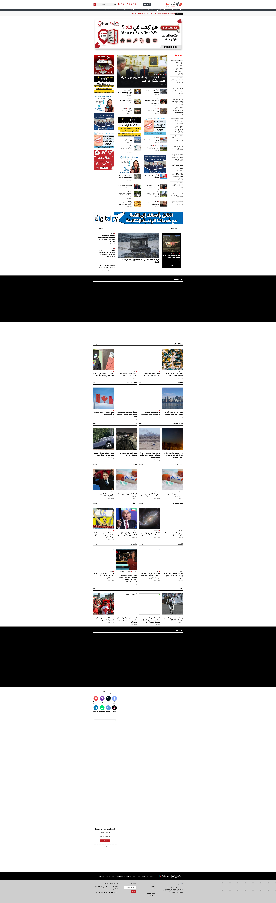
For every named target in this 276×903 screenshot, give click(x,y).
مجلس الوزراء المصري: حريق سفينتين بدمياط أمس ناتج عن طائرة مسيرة (149, 455)
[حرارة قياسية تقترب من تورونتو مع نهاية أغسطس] (149, 398)
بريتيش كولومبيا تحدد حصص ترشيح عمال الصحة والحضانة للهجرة (126, 149)
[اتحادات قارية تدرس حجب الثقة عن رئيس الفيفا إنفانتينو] (126, 518)
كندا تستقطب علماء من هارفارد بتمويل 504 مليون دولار (177, 62)
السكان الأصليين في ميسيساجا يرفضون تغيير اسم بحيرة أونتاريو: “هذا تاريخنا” (125, 92)
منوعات (180, 589)
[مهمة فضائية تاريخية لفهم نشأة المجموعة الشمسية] (149, 518)
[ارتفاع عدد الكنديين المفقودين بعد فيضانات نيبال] (163, 91)
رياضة (135, 503)
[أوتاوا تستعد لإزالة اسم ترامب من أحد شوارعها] (149, 359)
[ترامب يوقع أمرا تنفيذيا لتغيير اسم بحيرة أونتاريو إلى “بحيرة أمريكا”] (137, 186)
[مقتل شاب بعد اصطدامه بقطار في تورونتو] (126, 439)
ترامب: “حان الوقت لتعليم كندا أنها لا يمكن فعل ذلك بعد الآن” (177, 120)
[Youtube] (96, 700)
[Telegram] (121, 4)
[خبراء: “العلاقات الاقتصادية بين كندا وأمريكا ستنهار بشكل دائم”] (172, 559)
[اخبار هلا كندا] (174, 4)
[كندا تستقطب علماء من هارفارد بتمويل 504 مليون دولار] (163, 148)
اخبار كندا (177, 68)
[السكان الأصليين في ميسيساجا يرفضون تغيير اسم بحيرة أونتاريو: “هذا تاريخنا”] (137, 91)
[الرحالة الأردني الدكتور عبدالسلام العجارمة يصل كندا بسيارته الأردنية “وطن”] (149, 604)
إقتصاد (181, 571)
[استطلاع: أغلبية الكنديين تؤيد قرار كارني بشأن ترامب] (137, 101)
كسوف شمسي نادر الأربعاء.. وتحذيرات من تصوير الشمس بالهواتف (126, 620)
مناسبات (134, 544)
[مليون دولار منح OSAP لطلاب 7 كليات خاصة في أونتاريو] (163, 194)
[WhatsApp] (102, 709)
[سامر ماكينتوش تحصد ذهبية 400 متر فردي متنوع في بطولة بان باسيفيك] (103, 518)
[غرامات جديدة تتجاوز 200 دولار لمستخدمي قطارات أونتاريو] (103, 359)
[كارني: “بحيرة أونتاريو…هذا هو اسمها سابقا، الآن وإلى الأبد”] (163, 186)
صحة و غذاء (156, 137)
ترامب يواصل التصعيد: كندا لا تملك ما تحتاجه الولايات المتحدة (177, 111)
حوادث (135, 424)
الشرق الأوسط (178, 424)
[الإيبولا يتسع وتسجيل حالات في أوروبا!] (126, 479)
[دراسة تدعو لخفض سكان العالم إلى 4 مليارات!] (103, 604)
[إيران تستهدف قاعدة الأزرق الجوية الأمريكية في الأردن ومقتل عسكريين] (172, 439)
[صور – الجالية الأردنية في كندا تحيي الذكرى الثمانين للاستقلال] (103, 559)
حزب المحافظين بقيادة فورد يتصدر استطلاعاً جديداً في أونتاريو (177, 129)
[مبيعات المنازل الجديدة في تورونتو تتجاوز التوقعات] (172, 359)
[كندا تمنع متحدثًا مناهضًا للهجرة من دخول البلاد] (163, 176)
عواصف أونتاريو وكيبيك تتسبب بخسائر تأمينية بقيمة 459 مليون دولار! (125, 195)
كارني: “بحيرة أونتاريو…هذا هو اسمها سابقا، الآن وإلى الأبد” (177, 71)
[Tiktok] (114, 709)
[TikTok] (127, 4)
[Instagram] (129, 4)
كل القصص (100, 228)
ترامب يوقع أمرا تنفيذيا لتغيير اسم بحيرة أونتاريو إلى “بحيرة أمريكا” (177, 81)
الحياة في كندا (178, 344)
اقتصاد (180, 544)
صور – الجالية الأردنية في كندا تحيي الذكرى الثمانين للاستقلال (104, 576)
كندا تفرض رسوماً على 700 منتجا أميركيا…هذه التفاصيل (177, 167)
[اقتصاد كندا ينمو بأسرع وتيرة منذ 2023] (163, 111)
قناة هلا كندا (122, 571)
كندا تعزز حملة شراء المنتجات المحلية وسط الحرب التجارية (177, 101)
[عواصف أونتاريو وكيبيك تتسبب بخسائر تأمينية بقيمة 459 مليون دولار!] (137, 194)
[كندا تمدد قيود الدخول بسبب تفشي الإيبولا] (163, 140)
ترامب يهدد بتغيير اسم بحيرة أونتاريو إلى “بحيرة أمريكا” (177, 186)
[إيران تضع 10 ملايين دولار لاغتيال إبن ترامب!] (103, 479)
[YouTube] (131, 4)
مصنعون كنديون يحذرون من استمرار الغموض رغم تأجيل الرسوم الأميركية (150, 576)
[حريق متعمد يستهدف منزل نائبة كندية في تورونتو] (163, 204)
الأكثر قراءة (179, 55)
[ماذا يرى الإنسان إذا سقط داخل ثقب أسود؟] (172, 518)
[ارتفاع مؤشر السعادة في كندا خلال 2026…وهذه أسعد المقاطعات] (137, 204)
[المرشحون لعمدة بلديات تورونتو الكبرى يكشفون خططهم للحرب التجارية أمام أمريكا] (163, 101)
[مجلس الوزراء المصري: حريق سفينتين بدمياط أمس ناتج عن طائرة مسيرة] (149, 439)
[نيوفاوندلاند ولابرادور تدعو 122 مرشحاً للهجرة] (103, 398)
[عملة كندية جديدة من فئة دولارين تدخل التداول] (126, 359)
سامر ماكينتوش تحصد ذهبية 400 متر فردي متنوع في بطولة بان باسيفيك (104, 535)
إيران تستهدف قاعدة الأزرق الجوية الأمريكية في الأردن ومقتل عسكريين (173, 455)
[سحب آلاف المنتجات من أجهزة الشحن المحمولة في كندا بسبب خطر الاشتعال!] (137, 176)
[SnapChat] (123, 4)
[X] (134, 4)
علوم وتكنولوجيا (177, 503)
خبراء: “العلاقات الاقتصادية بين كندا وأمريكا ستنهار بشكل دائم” (172, 576)
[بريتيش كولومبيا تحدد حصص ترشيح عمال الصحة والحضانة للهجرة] (137, 148)
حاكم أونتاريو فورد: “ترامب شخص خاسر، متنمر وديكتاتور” (177, 176)
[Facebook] (135, 4)
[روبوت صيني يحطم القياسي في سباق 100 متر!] (172, 604)
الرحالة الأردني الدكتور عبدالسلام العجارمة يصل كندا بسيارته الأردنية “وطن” (149, 620)
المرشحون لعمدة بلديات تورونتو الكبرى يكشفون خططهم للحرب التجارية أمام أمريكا (152, 102)
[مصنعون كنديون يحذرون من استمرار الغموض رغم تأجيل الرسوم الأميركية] (149, 559)
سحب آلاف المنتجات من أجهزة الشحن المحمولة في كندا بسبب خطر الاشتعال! (125, 177)
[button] (94, 13)
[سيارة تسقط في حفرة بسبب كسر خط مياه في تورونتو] (103, 439)
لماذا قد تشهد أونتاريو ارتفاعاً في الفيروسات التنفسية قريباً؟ (177, 139)
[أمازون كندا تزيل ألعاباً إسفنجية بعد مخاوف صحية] (149, 479)
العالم (135, 464)
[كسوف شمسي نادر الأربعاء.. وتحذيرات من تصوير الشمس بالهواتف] (126, 604)
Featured (181, 68)
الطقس (130, 137)
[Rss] (119, 4)
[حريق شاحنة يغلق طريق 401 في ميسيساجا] (137, 111)
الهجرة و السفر (128, 145)
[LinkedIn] (125, 4)
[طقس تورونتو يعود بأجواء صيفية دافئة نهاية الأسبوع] (137, 140)
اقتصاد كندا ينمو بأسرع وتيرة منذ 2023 (164, 13)
